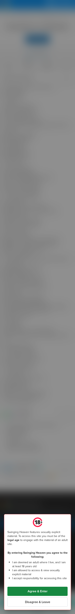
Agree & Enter (38, 591)
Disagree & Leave (37, 602)
